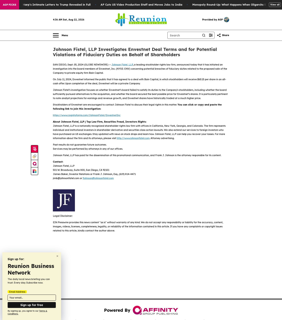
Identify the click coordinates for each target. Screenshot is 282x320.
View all (275, 4)
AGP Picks (9, 4)
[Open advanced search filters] (210, 35)
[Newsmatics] (34, 171)
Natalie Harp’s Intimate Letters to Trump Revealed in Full (51, 4)
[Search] (203, 35)
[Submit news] (34, 149)
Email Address (17, 291)
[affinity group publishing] (34, 163)
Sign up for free (31, 305)
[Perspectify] (34, 156)
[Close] (57, 256)
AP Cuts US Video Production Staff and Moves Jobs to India (141, 4)
